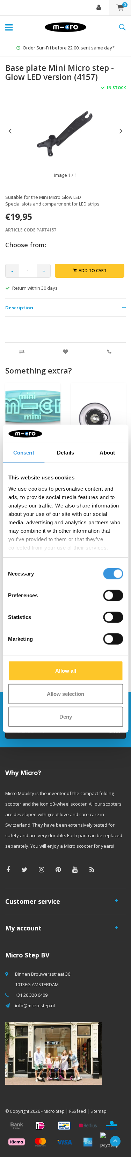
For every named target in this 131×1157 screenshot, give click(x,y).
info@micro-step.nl (35, 1005)
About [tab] (107, 453)
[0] (120, 8)
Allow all (65, 671)
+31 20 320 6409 (31, 995)
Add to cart (93, 271)
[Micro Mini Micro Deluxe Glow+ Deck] (32, 422)
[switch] (113, 595)
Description (19, 307)
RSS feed (77, 1111)
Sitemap (98, 1111)
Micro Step (54, 1111)
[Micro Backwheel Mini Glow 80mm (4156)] (98, 422)
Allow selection (65, 694)
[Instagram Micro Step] (41, 869)
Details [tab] (65, 453)
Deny (65, 717)
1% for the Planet (75, 48)
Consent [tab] (23, 453)
